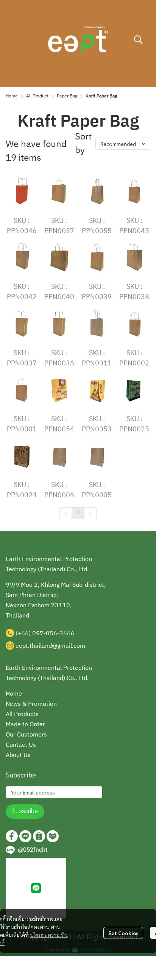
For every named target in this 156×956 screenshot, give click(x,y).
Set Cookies (123, 932)
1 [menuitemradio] (78, 512)
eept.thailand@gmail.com (50, 646)
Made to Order (25, 724)
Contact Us (21, 745)
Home (12, 96)
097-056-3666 (53, 633)
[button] (138, 39)
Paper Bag (67, 96)
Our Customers (26, 735)
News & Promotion (31, 704)
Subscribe (25, 811)
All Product (37, 96)
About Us (18, 755)
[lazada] (53, 836)
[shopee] (39, 836)
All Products (22, 714)
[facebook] (12, 836)
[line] (25, 836)
